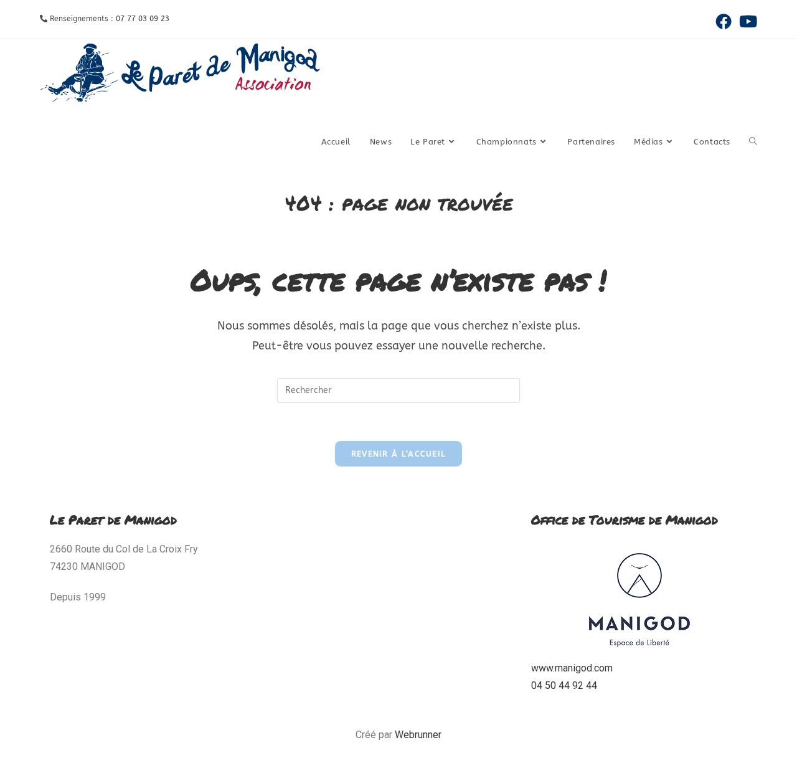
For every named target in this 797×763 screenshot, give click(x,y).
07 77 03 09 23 (142, 18)
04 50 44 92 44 (564, 685)
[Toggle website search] (753, 142)
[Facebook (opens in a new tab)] (723, 21)
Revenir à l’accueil (398, 453)
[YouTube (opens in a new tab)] (746, 21)
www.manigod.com (572, 668)
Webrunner (418, 735)
